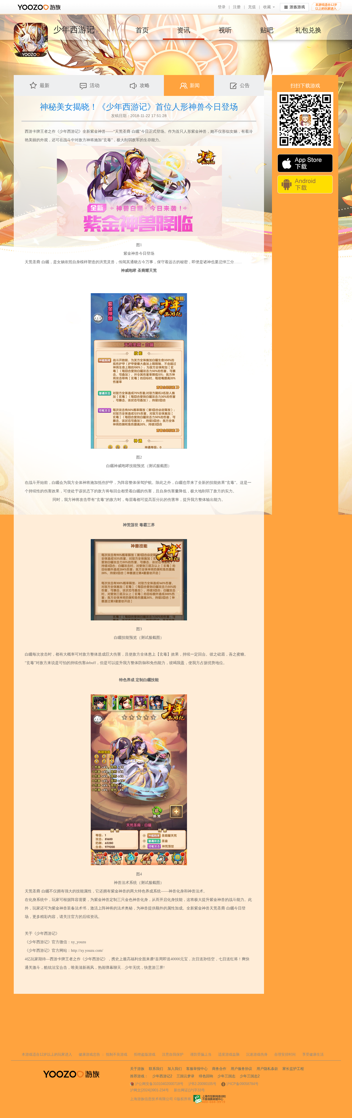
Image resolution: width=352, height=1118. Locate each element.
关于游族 (137, 1069)
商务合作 (219, 1069)
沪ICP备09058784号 (242, 1084)
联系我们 (156, 1069)
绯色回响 (206, 1076)
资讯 (183, 30)
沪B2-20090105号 (202, 1084)
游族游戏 (297, 7)
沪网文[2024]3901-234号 (149, 1090)
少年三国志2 (250, 1076)
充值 (252, 7)
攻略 (145, 85)
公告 (245, 85)
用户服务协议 (241, 1069)
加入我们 (174, 1069)
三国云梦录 (185, 1076)
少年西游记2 (162, 1076)
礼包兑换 (308, 30)
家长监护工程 (293, 1069)
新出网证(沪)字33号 (189, 1090)
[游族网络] (40, 7)
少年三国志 (226, 1076)
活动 (95, 85)
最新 (45, 85)
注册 (237, 7)
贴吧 (266, 30)
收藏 (267, 7)
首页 (142, 30)
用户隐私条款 (267, 1069)
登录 (222, 7)
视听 (225, 30)
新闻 (195, 85)
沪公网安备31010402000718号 (159, 1084)
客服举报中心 (197, 1069)
